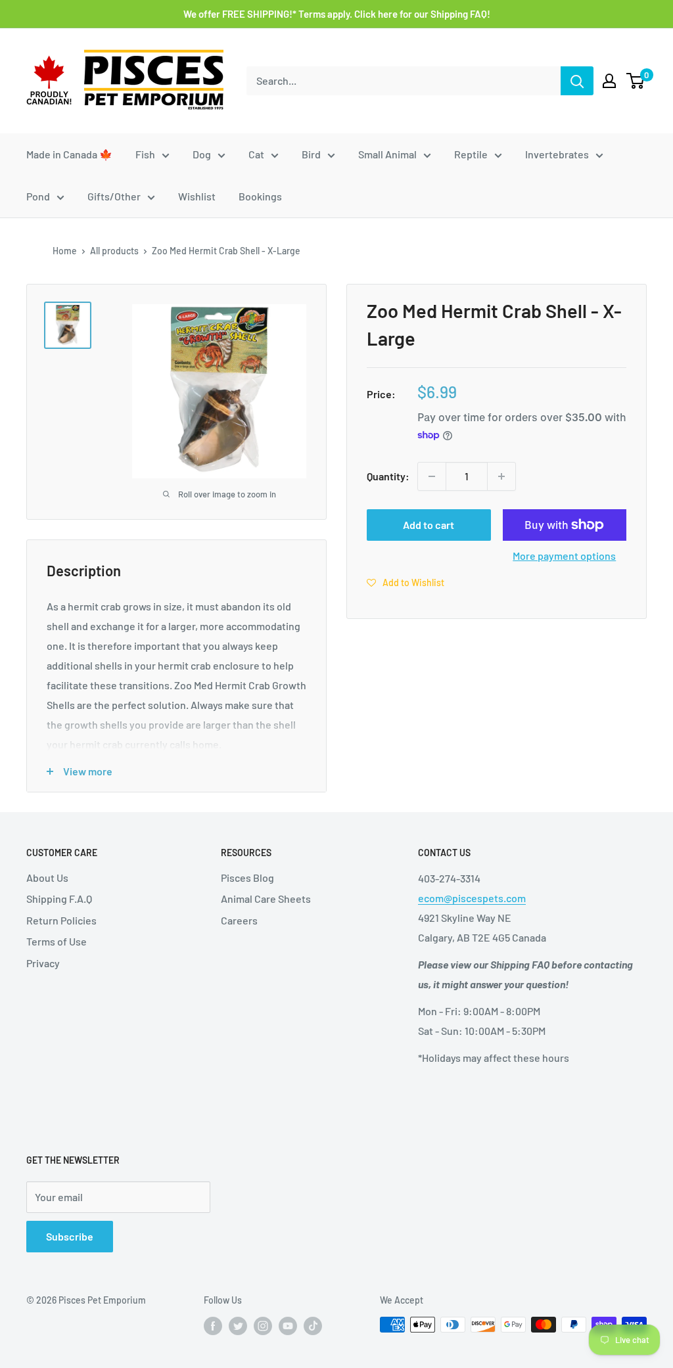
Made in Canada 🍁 (69, 154)
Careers (239, 920)
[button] (405, 582)
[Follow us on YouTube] (288, 1326)
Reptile (471, 154)
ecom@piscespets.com (472, 898)
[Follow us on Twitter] (238, 1326)
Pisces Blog (247, 877)
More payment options (564, 555)
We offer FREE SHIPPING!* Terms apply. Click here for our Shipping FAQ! (336, 14)
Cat (256, 154)
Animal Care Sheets (266, 898)
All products (114, 250)
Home (65, 250)
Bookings (260, 196)
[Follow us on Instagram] (263, 1326)
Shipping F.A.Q (59, 898)
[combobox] (403, 80)
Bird (311, 154)
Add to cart (428, 524)
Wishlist (197, 196)
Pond (38, 196)
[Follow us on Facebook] (213, 1326)
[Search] (577, 80)
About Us (47, 877)
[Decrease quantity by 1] (432, 476)
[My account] (609, 81)
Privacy (43, 963)
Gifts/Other (114, 196)
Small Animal (387, 154)
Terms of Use (56, 941)
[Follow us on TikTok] (313, 1326)
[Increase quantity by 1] (501, 476)
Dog (202, 154)
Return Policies (61, 920)
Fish (145, 154)
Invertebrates (557, 154)
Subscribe (69, 1236)
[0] (636, 81)
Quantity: (388, 476)
